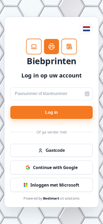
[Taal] (86, 29)
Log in (51, 112)
